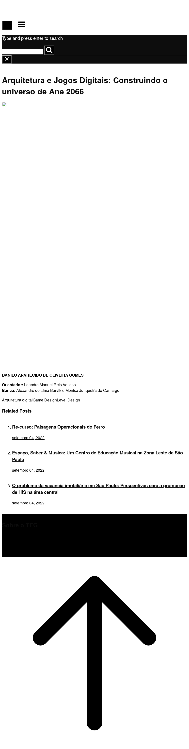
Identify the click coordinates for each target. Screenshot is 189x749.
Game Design (45, 400)
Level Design (68, 400)
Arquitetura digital (17, 400)
